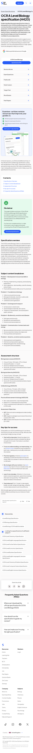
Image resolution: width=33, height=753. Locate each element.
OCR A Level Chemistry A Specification (13, 536)
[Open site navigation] (30, 3)
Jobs (3, 704)
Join (3, 671)
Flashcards (7, 79)
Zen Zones (5, 680)
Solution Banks (6, 677)
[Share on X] (9, 586)
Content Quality (6, 698)
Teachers (4, 658)
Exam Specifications (8, 11)
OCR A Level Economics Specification (12, 548)
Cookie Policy (6, 713)
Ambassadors (6, 664)
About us (4, 691)
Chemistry (20, 695)
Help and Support (7, 717)
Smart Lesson (8, 85)
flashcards (7, 468)
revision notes (10, 448)
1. (10, 181)
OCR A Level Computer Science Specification (14, 566)
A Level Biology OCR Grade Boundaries (13, 526)
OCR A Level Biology (16, 59)
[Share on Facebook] (14, 586)
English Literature (22, 707)
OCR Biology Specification (9, 522)
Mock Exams (7, 95)
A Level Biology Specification (10, 518)
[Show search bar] (26, 3)
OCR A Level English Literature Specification (14, 570)
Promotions (5, 701)
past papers (23, 456)
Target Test (7, 90)
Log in (19, 652)
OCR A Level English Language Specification (14, 540)
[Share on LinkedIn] (19, 586)
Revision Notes (8, 69)
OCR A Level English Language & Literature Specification (13, 557)
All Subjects (21, 713)
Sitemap (4, 683)
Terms (4, 707)
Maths (19, 701)
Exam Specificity (6, 695)
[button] (16, 605)
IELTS (3, 661)
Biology (20, 691)
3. (10, 186)
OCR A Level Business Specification (12, 552)
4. (9, 188)
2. (11, 183)
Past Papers (7, 100)
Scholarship (5, 668)
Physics (20, 698)
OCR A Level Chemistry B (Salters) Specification (15, 562)
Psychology (21, 710)
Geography (21, 704)
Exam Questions (8, 74)
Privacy (4, 710)
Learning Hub (5, 655)
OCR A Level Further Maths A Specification (13, 544)
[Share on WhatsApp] (23, 586)
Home (4, 652)
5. (13, 191)
